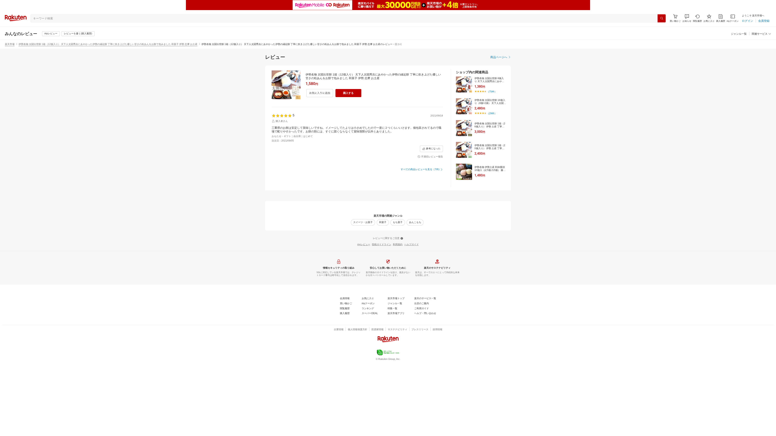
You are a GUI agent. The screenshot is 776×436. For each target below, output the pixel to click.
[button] (686, 18)
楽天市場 (10, 44)
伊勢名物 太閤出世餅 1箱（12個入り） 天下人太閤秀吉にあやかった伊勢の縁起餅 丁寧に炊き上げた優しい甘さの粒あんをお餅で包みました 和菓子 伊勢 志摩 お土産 (108, 44)
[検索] (662, 18)
